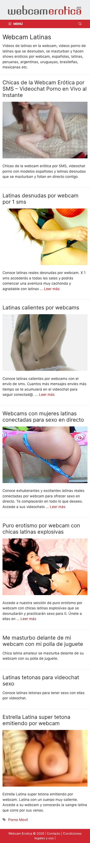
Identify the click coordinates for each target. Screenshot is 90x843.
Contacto (53, 833)
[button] (80, 24)
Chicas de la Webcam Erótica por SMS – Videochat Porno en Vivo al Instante (45, 88)
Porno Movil (18, 820)
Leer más (52, 289)
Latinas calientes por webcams (41, 307)
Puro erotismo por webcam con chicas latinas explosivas (41, 528)
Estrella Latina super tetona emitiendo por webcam (36, 720)
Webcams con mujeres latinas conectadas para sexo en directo (43, 416)
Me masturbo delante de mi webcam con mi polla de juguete (43, 641)
